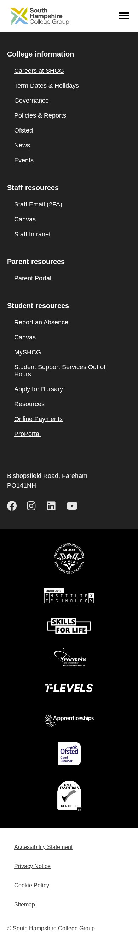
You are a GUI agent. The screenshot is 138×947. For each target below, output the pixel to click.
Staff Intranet (32, 234)
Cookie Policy (31, 885)
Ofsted (23, 130)
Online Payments (38, 419)
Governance (31, 100)
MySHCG (27, 352)
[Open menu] (124, 16)
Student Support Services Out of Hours (59, 371)
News (22, 145)
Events (24, 160)
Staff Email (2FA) (38, 204)
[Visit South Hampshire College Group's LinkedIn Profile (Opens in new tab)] (54, 506)
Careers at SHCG (39, 70)
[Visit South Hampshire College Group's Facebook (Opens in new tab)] (14, 506)
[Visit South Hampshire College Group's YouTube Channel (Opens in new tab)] (74, 506)
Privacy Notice (32, 866)
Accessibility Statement (43, 847)
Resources (29, 404)
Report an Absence (41, 322)
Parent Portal (32, 278)
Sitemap (24, 905)
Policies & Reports (40, 115)
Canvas (25, 219)
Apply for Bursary (38, 389)
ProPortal (27, 433)
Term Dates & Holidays (46, 85)
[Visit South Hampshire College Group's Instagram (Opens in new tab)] (34, 506)
